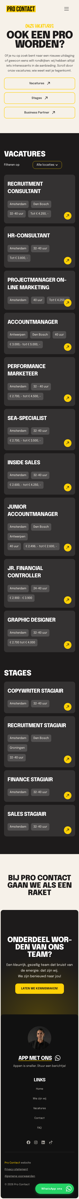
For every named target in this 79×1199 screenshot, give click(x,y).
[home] (21, 8)
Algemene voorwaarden (20, 1176)
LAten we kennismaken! (39, 988)
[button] (66, 9)
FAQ (39, 1128)
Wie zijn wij (39, 1098)
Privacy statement (16, 1169)
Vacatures (39, 1108)
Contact (39, 1118)
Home (39, 1089)
